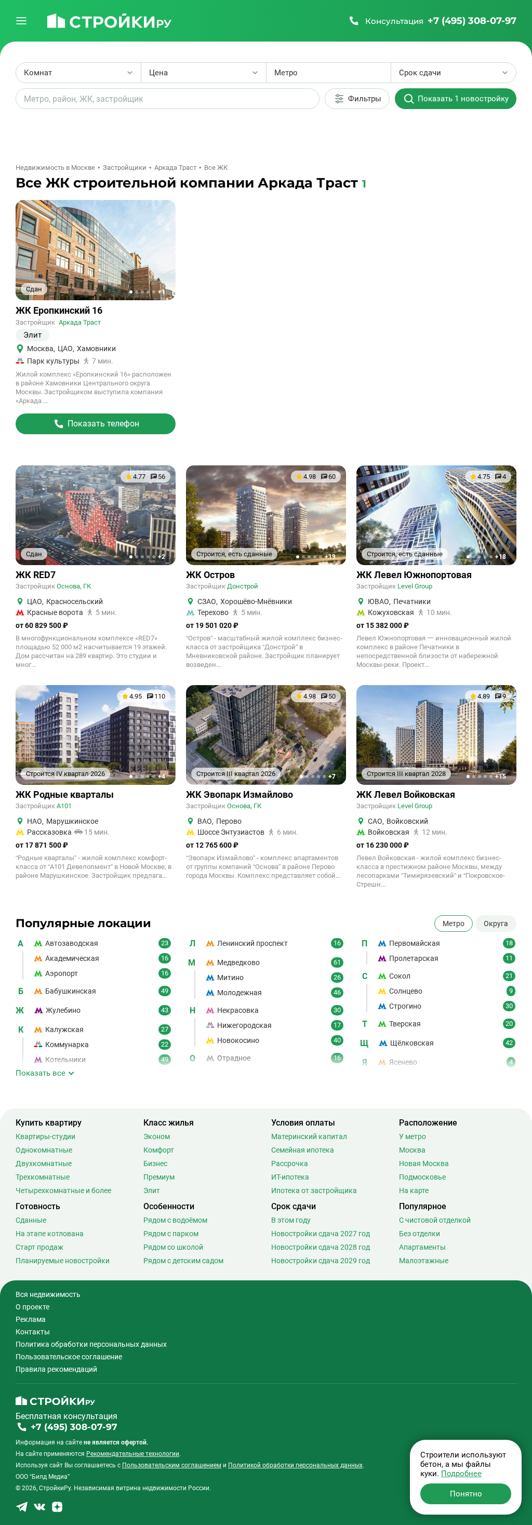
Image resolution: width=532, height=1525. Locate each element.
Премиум (159, 1177)
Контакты (33, 1332)
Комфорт (158, 1150)
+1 (161, 292)
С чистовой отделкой (435, 1220)
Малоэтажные (423, 1260)
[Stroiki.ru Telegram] (22, 1510)
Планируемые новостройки (63, 1260)
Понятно (466, 1494)
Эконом (156, 1136)
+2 (161, 557)
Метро (453, 923)
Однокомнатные (44, 1150)
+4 (161, 776)
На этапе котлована (50, 1233)
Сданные (31, 1220)
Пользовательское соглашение (69, 1357)
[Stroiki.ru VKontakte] (39, 1510)
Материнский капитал (309, 1136)
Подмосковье (422, 1177)
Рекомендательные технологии (132, 1453)
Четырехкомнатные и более (63, 1190)
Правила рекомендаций (56, 1369)
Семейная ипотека (302, 1150)
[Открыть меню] (21, 20)
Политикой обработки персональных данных (295, 1465)
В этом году (291, 1220)
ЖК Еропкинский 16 (59, 310)
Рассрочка (289, 1163)
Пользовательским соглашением (171, 1465)
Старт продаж (39, 1247)
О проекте (32, 1307)
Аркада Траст (80, 322)
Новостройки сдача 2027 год (320, 1233)
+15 (500, 776)
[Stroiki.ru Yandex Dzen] (57, 1510)
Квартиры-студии (45, 1136)
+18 (500, 557)
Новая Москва (424, 1163)
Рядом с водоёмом (175, 1220)
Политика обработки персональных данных (91, 1344)
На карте (414, 1190)
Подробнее (461, 1473)
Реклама (31, 1319)
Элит (151, 1190)
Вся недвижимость (48, 1294)
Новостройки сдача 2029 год (320, 1260)
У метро (412, 1136)
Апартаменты (422, 1247)
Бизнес (155, 1163)
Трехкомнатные (43, 1177)
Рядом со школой (173, 1247)
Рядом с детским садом (183, 1260)
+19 (330, 557)
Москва (412, 1150)
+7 (332, 776)
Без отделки (419, 1233)
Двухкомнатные (44, 1163)
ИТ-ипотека (290, 1177)
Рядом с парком (170, 1233)
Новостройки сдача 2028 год (320, 1247)
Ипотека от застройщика (314, 1190)
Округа (496, 923)
